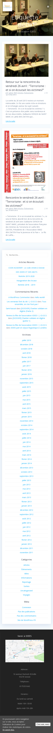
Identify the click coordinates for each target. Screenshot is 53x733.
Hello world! (40, 297)
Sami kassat (11, 308)
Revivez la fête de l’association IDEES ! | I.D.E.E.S (26, 315)
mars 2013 (26, 497)
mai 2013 (26, 489)
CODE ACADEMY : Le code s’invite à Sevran (26, 268)
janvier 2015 (26, 416)
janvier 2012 (26, 544)
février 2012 (27, 540)
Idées (26, 573)
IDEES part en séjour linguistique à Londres (29, 328)
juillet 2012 (26, 523)
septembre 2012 (26, 514)
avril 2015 (26, 404)
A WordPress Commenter (19, 297)
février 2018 (27, 357)
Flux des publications (26, 611)
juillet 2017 (26, 361)
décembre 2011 (26, 548)
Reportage (26, 582)
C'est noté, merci (43, 724)
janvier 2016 (26, 374)
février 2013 (27, 501)
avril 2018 (26, 353)
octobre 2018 (26, 349)
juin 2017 (26, 366)
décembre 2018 (26, 344)
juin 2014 (26, 442)
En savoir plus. (8, 730)
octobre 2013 (26, 472)
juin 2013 (26, 484)
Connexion (26, 607)
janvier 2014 (26, 463)
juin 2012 (26, 527)
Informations (26, 578)
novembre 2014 (26, 421)
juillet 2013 (26, 480)
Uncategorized (26, 590)
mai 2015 (26, 400)
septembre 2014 (26, 429)
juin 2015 (26, 395)
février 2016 (27, 370)
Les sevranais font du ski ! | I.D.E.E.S (22, 301)
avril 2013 (26, 493)
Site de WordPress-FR (26, 620)
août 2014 (26, 433)
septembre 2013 (26, 476)
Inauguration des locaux (27, 280)
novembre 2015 (26, 378)
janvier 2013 (26, 506)
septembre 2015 (26, 383)
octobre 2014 (26, 425)
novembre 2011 (26, 552)
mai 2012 (26, 531)
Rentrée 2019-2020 (26, 276)
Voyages (26, 595)
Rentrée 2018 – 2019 (26, 285)
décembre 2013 (26, 467)
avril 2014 (26, 450)
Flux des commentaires (26, 616)
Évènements (28, 93)
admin (11, 93)
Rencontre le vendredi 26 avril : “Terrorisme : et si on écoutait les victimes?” (25, 201)
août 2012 (26, 518)
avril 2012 (26, 535)
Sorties (26, 586)
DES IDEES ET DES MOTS (26, 272)
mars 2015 (26, 408)
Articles (20, 93)
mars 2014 (26, 455)
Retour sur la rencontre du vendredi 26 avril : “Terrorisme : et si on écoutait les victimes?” (26, 86)
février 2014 (27, 459)
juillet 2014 (26, 438)
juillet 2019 (26, 340)
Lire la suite (10, 121)
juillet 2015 (26, 391)
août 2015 (26, 387)
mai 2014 (26, 446)
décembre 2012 (26, 510)
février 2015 (27, 412)
